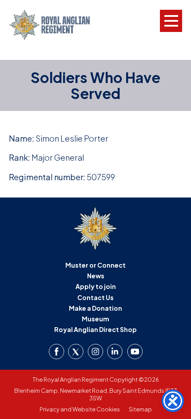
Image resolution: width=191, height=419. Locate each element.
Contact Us (95, 297)
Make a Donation (95, 308)
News (95, 276)
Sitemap (140, 409)
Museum (95, 319)
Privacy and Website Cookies (80, 409)
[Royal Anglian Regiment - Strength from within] (56, 25)
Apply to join (96, 286)
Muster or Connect (95, 265)
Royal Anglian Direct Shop (95, 329)
